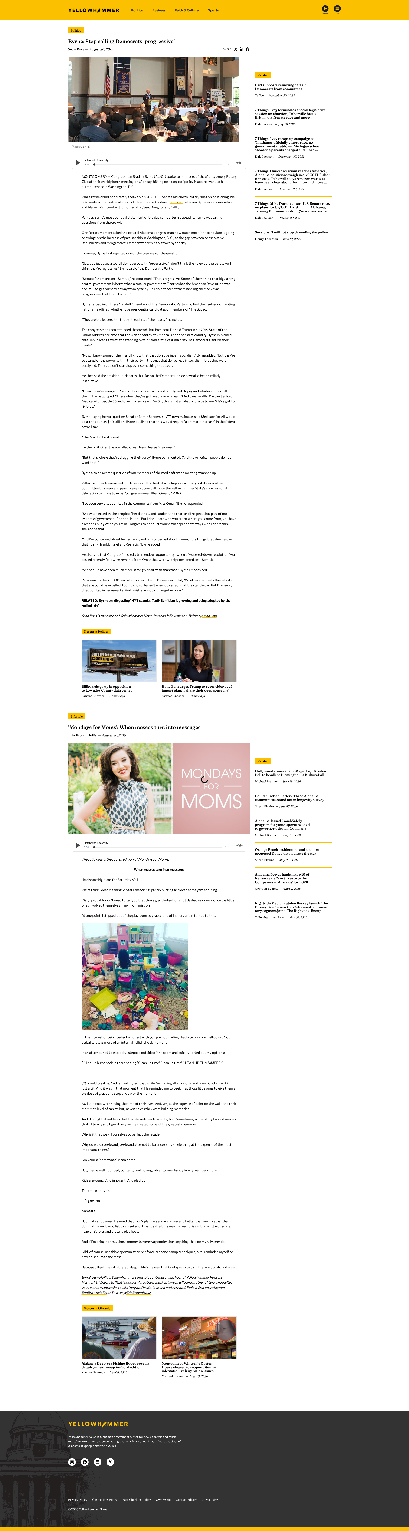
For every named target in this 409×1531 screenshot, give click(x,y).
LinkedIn (241, 49)
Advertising (210, 1499)
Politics (76, 30)
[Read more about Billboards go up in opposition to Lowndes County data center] (119, 661)
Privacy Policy (77, 1499)
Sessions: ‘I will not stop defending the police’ (292, 232)
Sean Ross (76, 49)
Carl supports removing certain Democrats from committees (281, 87)
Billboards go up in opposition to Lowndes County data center (107, 688)
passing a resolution (135, 488)
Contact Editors (186, 1499)
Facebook (247, 49)
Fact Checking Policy (136, 1499)
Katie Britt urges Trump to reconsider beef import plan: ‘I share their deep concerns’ (197, 688)
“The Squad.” (198, 309)
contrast (176, 202)
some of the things (192, 539)
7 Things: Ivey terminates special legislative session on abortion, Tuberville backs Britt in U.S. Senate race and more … (290, 113)
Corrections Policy (104, 1499)
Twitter (235, 49)
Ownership (163, 1499)
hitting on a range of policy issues (178, 181)
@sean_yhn (208, 616)
